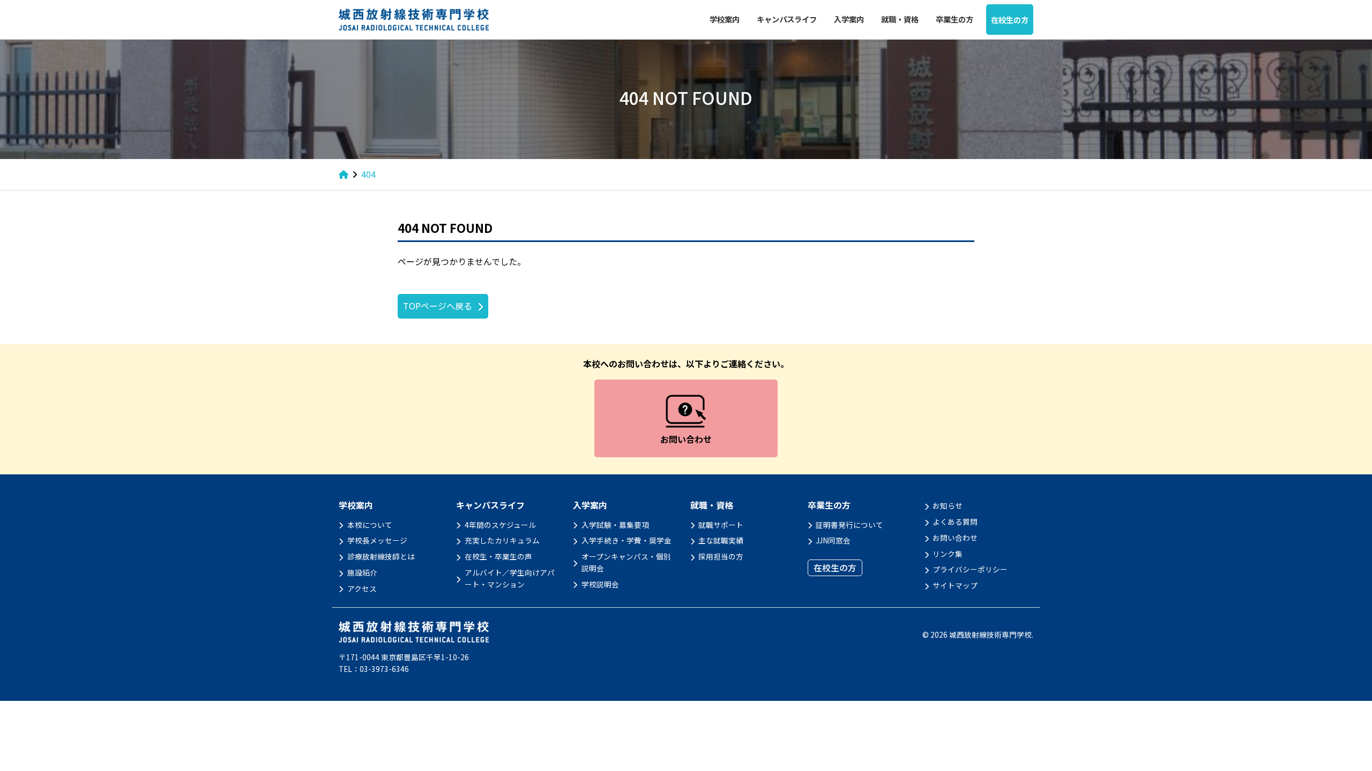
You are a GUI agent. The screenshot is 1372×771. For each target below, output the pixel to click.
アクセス (362, 588)
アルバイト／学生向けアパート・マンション (510, 578)
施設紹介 (362, 572)
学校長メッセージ (377, 540)
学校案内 (725, 19)
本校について (369, 524)
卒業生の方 (954, 19)
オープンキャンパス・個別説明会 (626, 562)
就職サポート (720, 524)
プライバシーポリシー (970, 569)
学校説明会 (600, 584)
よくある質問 (955, 521)
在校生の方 (1009, 19)
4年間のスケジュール (500, 524)
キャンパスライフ (787, 19)
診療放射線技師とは (381, 556)
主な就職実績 (720, 540)
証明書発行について (849, 524)
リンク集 (948, 553)
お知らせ (948, 505)
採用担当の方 (720, 556)
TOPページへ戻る (437, 305)
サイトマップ (955, 585)
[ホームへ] (343, 174)
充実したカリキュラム (502, 540)
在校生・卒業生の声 (498, 556)
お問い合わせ (955, 537)
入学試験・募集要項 (615, 524)
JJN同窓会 (833, 540)
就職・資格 (900, 19)
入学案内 (849, 19)
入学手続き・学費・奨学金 (626, 540)
